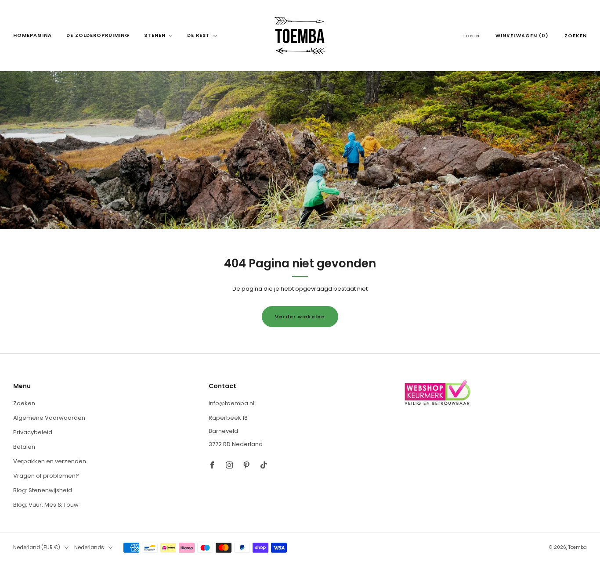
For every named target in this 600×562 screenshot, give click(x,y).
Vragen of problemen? (46, 476)
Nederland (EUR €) (36, 547)
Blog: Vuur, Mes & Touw (46, 505)
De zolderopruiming (98, 35)
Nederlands (89, 547)
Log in (471, 36)
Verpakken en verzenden (49, 461)
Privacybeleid (32, 432)
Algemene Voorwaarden (49, 418)
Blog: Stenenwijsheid (42, 490)
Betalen (24, 447)
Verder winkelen (300, 316)
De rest (198, 35)
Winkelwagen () (522, 35)
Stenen (155, 35)
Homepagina (32, 35)
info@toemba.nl (231, 403)
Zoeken (575, 35)
